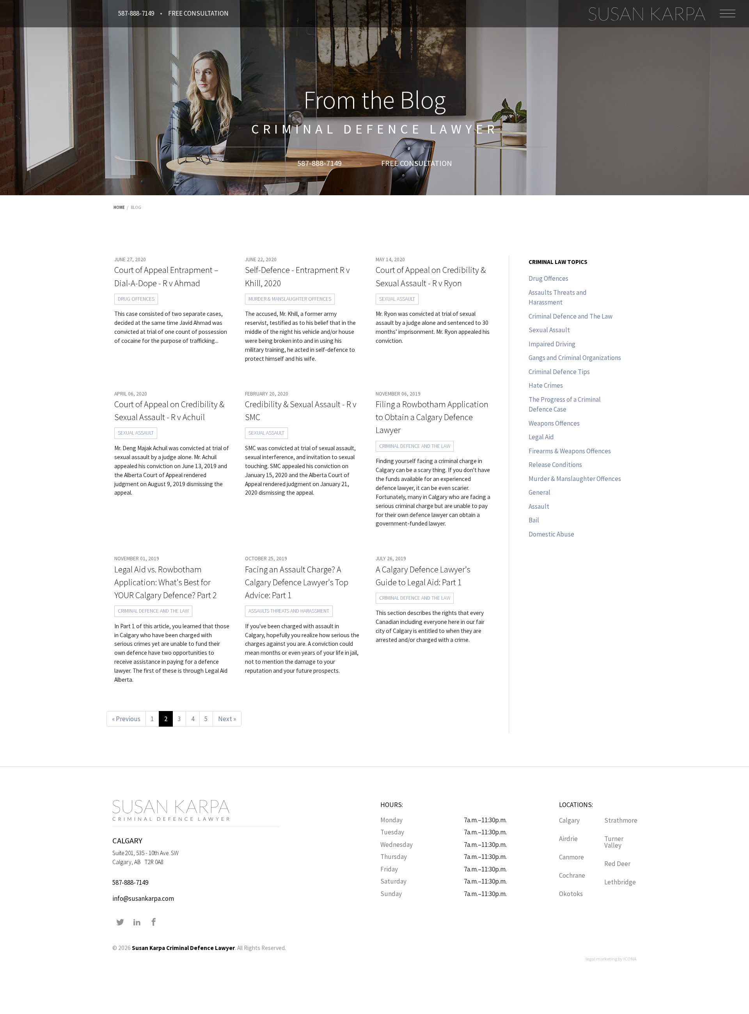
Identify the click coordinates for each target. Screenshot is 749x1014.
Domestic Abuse (551, 534)
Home (119, 207)
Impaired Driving (552, 344)
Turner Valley (613, 842)
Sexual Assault (397, 299)
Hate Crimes (546, 385)
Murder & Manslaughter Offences (289, 299)
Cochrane (572, 875)
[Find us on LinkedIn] (137, 922)
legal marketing (601, 959)
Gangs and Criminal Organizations (575, 357)
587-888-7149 (136, 13)
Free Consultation (198, 13)
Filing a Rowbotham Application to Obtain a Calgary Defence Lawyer (432, 417)
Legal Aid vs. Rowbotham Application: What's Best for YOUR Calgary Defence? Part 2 (165, 582)
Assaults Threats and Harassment (288, 611)
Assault (539, 506)
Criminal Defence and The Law (414, 446)
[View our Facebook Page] (154, 922)
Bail (534, 520)
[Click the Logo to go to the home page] (647, 13)
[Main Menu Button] (727, 13)
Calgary (569, 820)
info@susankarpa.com (143, 898)
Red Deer (617, 863)
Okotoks (571, 893)
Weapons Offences (554, 423)
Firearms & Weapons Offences (570, 451)
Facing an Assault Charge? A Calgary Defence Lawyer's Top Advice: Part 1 (296, 582)
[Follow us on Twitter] (120, 922)
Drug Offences (136, 299)
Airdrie (568, 838)
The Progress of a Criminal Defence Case (565, 404)
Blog (136, 207)
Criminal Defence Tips (559, 371)
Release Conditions (555, 464)
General (539, 492)
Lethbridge (620, 882)
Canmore (571, 857)
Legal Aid (541, 437)
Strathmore (620, 820)
